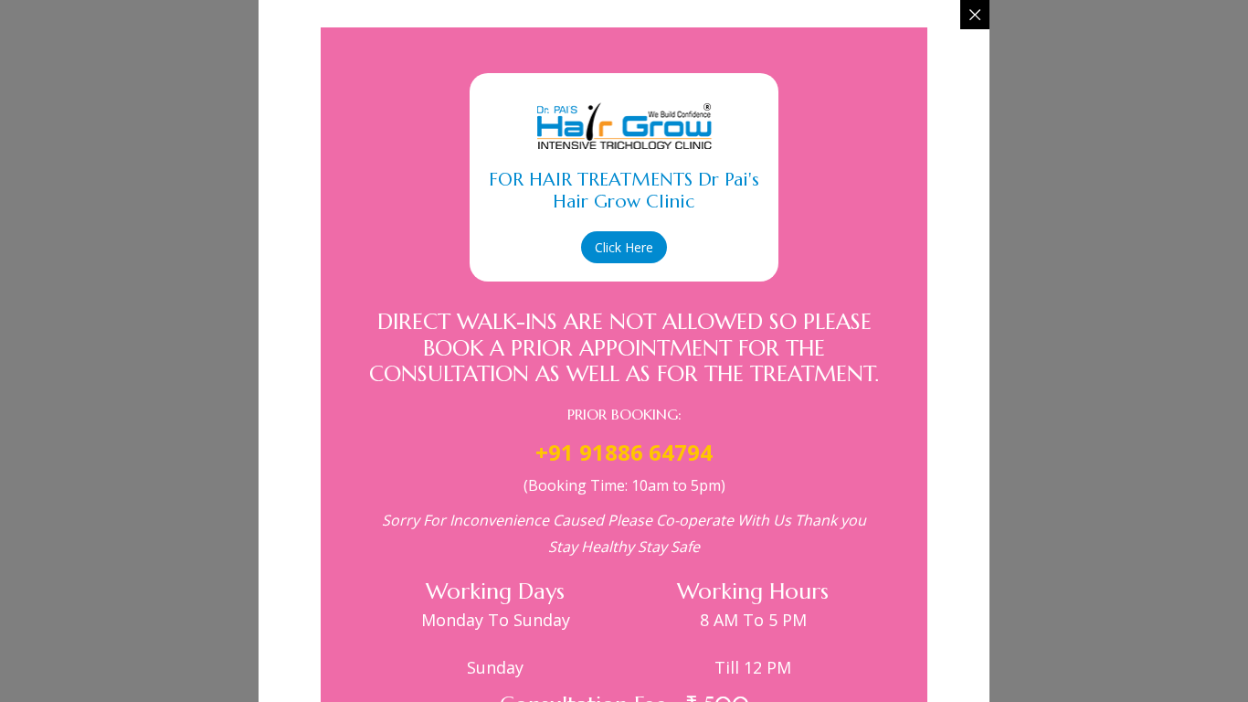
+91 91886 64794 (624, 452)
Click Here (624, 247)
